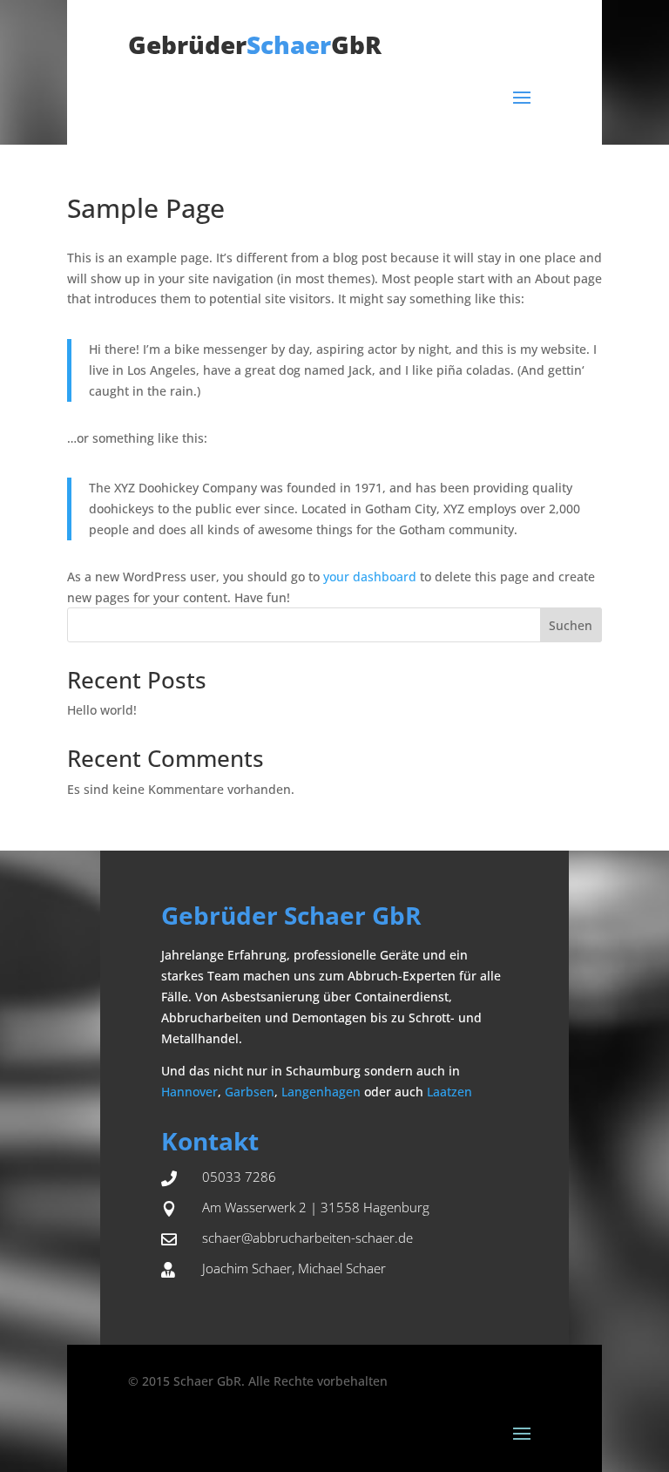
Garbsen (249, 1091)
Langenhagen (321, 1091)
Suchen (570, 625)
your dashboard (369, 576)
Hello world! (102, 710)
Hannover (189, 1091)
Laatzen (449, 1091)
